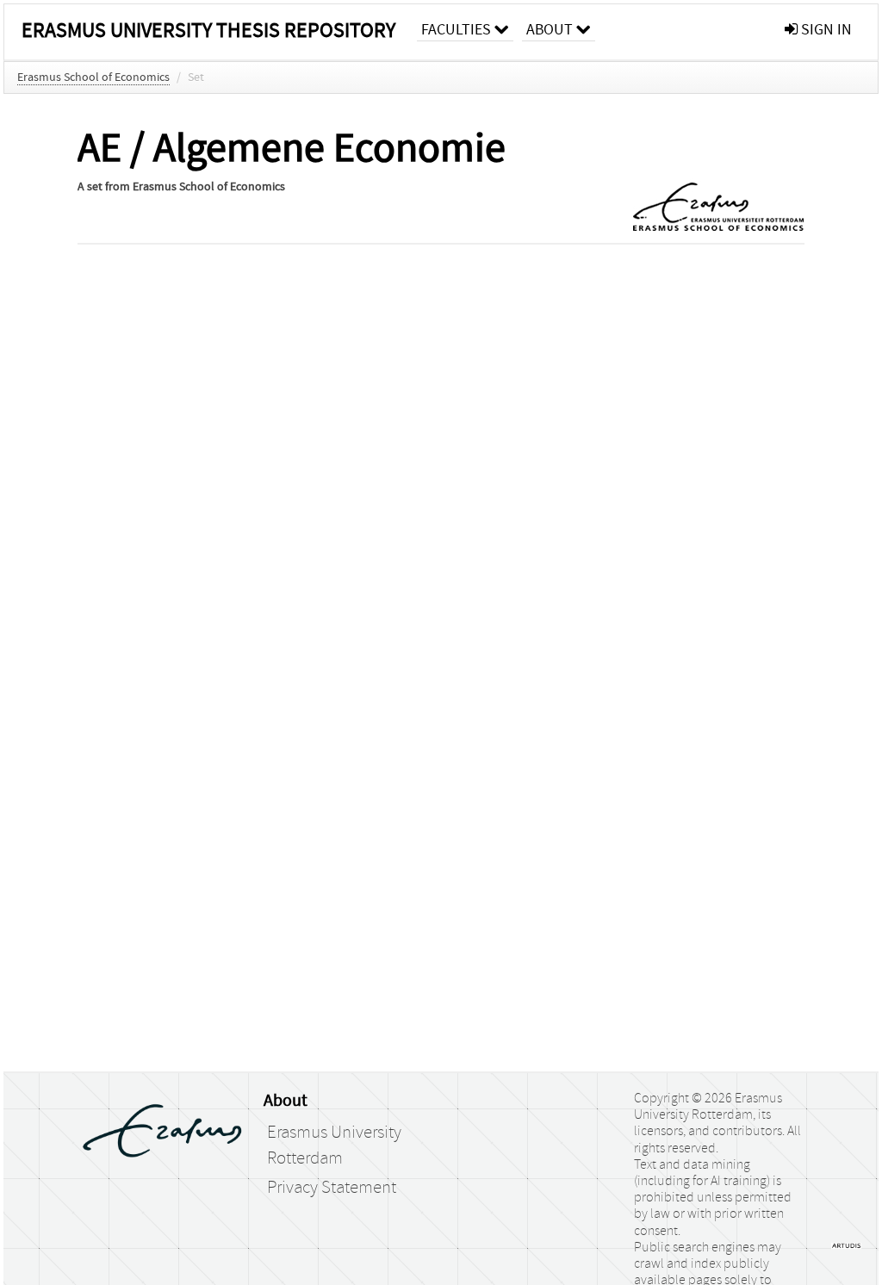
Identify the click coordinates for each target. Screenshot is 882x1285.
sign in (825, 30)
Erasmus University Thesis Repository (208, 30)
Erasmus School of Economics (93, 77)
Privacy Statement (331, 1187)
